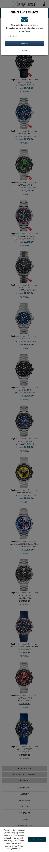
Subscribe (24, 43)
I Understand (37, 839)
